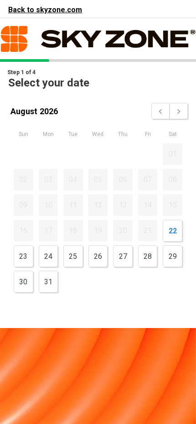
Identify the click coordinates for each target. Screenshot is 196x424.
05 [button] (98, 179)
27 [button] (123, 256)
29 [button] (173, 256)
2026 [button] (49, 111)
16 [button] (23, 230)
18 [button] (73, 230)
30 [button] (23, 282)
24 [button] (48, 256)
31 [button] (48, 282)
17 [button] (48, 230)
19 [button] (98, 230)
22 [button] (173, 231)
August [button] (23, 111)
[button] (160, 111)
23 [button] (23, 256)
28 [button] (148, 256)
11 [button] (73, 205)
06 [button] (123, 179)
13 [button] (123, 205)
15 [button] (173, 205)
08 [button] (173, 179)
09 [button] (23, 205)
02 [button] (23, 179)
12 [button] (98, 205)
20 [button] (123, 230)
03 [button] (48, 179)
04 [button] (73, 179)
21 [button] (148, 230)
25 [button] (73, 256)
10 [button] (48, 205)
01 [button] (173, 154)
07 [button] (148, 179)
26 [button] (98, 256)
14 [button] (148, 205)
